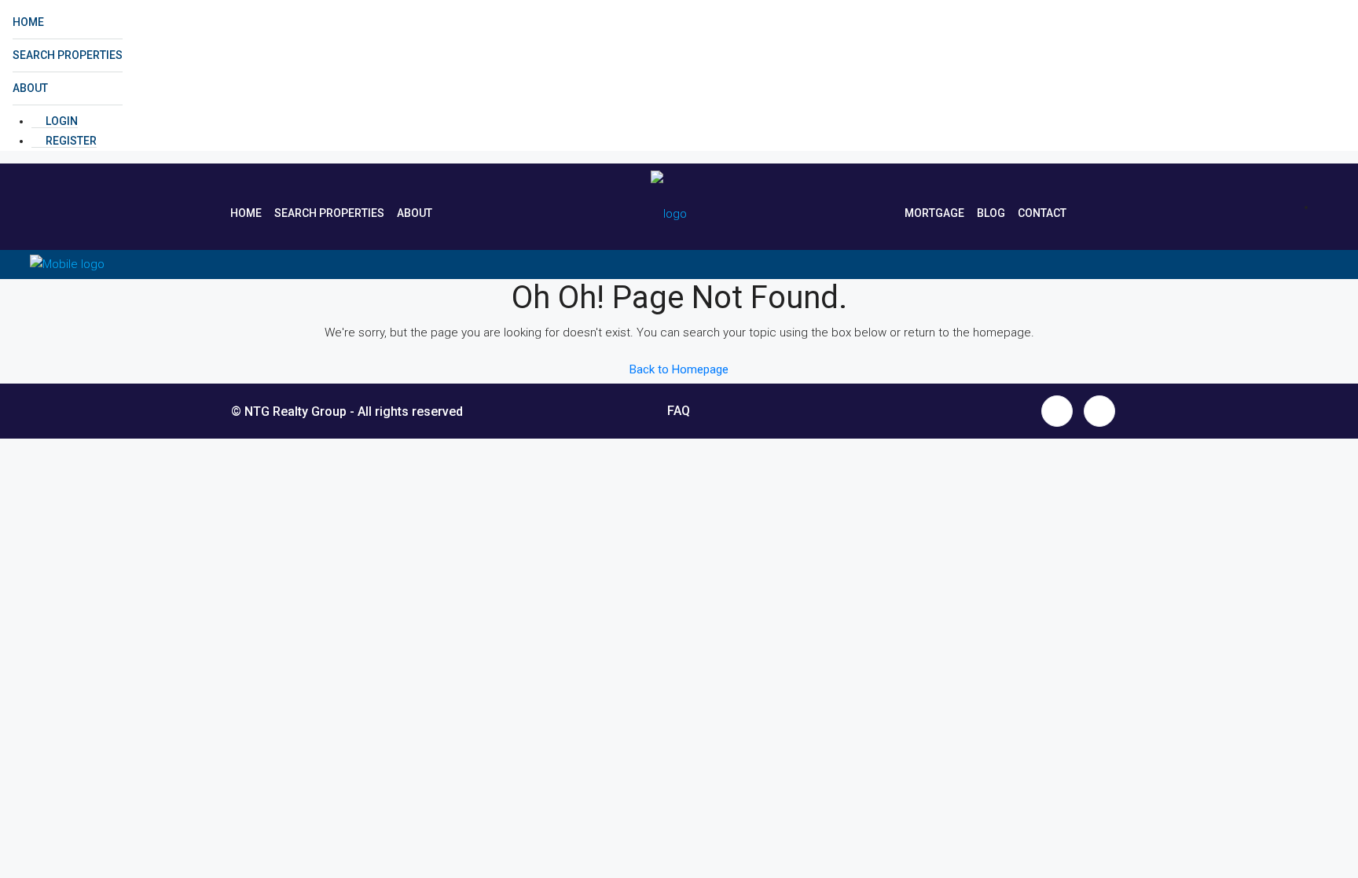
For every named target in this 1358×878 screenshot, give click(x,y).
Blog (991, 213)
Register (70, 140)
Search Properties (68, 55)
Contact (1042, 213)
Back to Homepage (679, 369)
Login (60, 121)
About (30, 88)
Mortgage (934, 213)
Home (28, 22)
